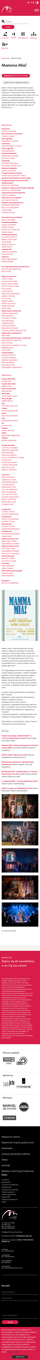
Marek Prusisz (7, 401)
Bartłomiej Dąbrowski (11, 435)
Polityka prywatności (10, 1199)
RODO (4, 1202)
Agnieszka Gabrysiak (10, 450)
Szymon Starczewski (10, 497)
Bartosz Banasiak (9, 492)
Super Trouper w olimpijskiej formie (17, 788)
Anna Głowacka (8, 477)
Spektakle (7, 1148)
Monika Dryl (7, 381)
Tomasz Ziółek (7, 504)
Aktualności (6, 1182)
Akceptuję (20, 1357)
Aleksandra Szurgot (10, 421)
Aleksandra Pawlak (9, 482)
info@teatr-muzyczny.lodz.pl (12, 1232)
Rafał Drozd (7, 391)
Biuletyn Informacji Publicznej (17, 1171)
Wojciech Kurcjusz (10, 406)
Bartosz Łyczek (8, 467)
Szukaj (8, 27)
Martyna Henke (8, 453)
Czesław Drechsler (9, 465)
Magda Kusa (7, 386)
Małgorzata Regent (10, 416)
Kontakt (6, 1165)
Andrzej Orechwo (9, 470)
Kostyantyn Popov (10, 494)
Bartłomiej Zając (9, 502)
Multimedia (6, 1197)
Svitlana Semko (8, 485)
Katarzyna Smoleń (9, 462)
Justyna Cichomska (10, 448)
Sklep (4, 1159)
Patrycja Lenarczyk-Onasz (13, 457)
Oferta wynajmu (8, 1192)
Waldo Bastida (8, 430)
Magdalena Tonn (9, 487)
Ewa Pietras (6, 460)
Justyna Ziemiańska (9, 489)
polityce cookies (13, 1352)
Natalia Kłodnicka (9, 455)
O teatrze (5, 1180)
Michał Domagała (9, 440)
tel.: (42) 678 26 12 (8, 1257)
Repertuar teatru (11, 1136)
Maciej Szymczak (9, 499)
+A (33, 2)
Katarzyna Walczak (10, 411)
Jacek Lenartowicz (9, 396)
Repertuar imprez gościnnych (18, 1142)
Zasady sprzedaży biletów (16, 1154)
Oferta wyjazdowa (9, 1194)
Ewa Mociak (7, 425)
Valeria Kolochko (9, 480)
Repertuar (5, 58)
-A (28, 2)
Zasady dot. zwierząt (10, 1190)
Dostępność (6, 1187)
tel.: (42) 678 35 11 (8, 1251)
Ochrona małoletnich (10, 1185)
